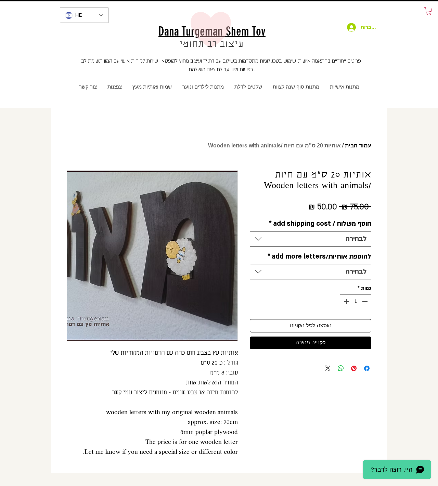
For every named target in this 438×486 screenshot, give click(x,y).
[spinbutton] (355, 301)
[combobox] (310, 239)
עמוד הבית (358, 145)
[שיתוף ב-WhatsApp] (341, 368)
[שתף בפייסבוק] (367, 368)
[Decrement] (365, 301)
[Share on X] (328, 368)
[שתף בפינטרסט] (354, 368)
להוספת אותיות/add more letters (319, 256)
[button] (428, 11)
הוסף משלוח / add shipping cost (320, 223)
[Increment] (345, 301)
